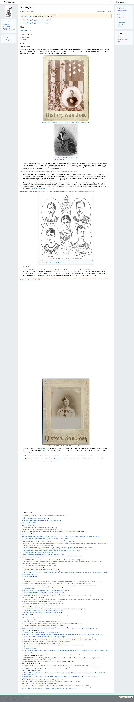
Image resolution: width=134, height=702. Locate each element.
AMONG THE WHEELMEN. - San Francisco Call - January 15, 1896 (41, 592)
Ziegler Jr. (24, 670)
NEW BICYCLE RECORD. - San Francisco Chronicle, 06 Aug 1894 (41, 643)
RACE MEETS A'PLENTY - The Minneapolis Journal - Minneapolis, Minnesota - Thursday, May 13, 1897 (51, 654)
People (119, 38)
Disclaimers (24, 700)
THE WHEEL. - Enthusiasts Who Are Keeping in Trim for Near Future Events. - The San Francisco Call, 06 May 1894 (54, 583)
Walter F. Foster (26, 522)
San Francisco (76, 458)
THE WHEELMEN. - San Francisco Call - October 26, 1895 (39, 594)
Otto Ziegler (25, 630)
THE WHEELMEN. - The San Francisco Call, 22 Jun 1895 (36, 565)
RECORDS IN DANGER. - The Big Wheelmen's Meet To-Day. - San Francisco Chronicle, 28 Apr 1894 (50, 623)
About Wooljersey (14, 700)
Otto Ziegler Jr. (26, 567)
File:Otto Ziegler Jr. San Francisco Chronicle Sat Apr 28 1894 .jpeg (39, 680)
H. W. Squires (27, 574)
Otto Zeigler (46, 448)
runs (68, 458)
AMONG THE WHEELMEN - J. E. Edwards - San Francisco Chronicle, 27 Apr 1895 (43, 616)
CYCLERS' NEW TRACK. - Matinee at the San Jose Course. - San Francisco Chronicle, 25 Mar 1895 (48, 550)
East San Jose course (29, 647)
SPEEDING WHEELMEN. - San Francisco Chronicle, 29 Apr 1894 (41, 625)
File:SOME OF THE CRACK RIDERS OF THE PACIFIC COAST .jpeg (39, 520)
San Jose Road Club (25, 30)
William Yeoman (28, 576)
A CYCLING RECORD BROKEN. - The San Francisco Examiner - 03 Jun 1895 (42, 515)
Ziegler (24, 663)
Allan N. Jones (26, 524)
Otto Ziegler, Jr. (28, 620)
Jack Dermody (27, 648)
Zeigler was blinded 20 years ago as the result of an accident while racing (43, 455)
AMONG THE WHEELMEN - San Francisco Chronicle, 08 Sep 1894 (41, 601)
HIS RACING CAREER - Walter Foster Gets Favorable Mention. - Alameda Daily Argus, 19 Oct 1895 (48, 542)
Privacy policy (5, 700)
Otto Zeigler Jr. (26, 597)
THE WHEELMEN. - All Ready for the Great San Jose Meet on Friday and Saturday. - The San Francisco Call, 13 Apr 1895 (54, 595)
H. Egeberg (27, 588)
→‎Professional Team (53, 15)
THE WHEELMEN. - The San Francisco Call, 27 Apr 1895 (37, 527)
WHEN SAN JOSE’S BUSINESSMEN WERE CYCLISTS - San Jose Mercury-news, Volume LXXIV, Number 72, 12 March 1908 (54, 547)
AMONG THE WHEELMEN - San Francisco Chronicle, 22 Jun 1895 (41, 571)
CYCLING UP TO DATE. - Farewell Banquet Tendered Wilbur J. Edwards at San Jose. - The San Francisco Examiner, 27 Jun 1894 (56, 549)
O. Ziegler (24, 557)
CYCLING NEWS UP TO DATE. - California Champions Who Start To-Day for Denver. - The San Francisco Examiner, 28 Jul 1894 (58, 585)
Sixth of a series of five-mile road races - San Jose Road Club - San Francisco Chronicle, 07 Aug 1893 (51, 645)
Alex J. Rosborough (27, 534)
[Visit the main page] (8, 11)
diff (22, 16)
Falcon (24, 39)
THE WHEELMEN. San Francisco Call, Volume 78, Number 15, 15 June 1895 (42, 538)
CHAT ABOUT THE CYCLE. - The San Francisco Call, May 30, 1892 (39, 529)
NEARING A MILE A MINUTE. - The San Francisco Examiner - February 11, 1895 (45, 669)
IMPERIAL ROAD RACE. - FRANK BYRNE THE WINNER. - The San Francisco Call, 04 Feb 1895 (46, 688)
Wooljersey (9, 2)
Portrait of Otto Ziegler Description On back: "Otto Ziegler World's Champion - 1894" (65, 122)
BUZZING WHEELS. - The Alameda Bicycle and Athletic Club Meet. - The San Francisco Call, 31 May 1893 (48, 171)
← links (65, 515)
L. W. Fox (24, 678)
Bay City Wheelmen (58, 458)
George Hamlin (28, 578)
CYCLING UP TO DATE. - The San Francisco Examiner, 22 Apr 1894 (42, 636)
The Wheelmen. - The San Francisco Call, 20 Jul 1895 (36, 563)
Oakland (72, 450)
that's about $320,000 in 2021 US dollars (39, 188)
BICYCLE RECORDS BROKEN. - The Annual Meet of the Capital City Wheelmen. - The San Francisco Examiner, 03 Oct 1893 (57, 638)
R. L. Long (24, 614)
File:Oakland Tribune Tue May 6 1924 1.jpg (33, 659)
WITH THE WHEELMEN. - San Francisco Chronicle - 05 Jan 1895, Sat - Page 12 (43, 540)
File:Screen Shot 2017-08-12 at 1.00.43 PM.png (35, 518)
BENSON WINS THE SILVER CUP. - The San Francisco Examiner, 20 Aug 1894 (44, 641)
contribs (46, 15)
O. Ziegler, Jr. (25, 655)
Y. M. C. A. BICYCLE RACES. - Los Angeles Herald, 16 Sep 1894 (40, 621)
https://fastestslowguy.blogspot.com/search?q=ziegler (35, 23)
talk (42, 15)
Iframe (118, 36)
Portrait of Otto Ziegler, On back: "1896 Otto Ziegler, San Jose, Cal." (65, 445)
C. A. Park (26, 580)
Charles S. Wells (26, 533)
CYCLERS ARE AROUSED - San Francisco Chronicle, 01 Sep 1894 (41, 603)
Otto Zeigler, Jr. (26, 606)
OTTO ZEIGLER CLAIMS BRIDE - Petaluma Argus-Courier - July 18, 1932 (39, 461)
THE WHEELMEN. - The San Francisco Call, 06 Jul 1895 (36, 552)
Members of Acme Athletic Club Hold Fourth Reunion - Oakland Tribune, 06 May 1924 (45, 661)
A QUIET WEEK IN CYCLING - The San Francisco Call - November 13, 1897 (44, 590)
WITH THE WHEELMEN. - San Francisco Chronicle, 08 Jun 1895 (40, 587)
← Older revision (27, 16)
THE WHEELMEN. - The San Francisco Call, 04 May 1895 (37, 605)
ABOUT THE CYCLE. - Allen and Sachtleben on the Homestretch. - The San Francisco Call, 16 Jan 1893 (49, 556)
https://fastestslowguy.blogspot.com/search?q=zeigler (35, 20)
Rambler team (26, 37)
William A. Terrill (26, 526)
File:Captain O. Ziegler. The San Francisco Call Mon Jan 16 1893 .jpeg (40, 554)
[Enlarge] (77, 157)
